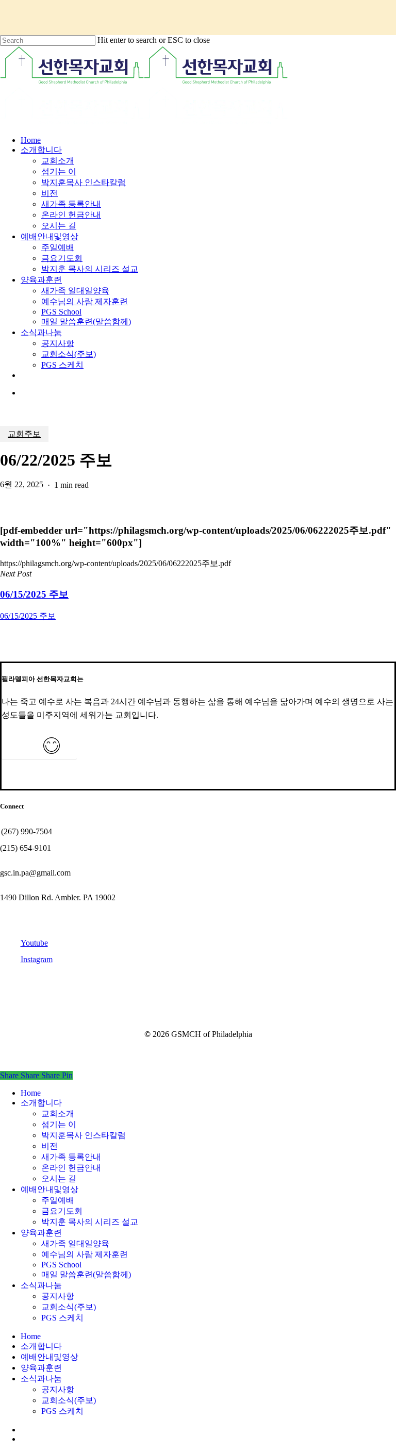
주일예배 (57, 1200)
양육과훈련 (41, 1232)
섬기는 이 (58, 1124)
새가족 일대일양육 (75, 1243)
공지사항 (57, 1296)
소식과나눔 (41, 1285)
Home (31, 1092)
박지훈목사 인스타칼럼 (83, 1135)
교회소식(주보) (68, 1306)
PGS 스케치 (62, 1317)
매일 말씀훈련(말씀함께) (86, 1274)
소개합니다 (41, 1102)
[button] (39, 752)
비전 (49, 1146)
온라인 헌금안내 (71, 1167)
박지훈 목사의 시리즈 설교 (89, 1221)
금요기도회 (61, 1211)
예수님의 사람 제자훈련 (84, 1254)
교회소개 (57, 1113)
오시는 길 (58, 1178)
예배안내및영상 (49, 1189)
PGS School (61, 1264)
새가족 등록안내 (71, 1156)
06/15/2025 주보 (28, 616)
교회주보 (24, 434)
